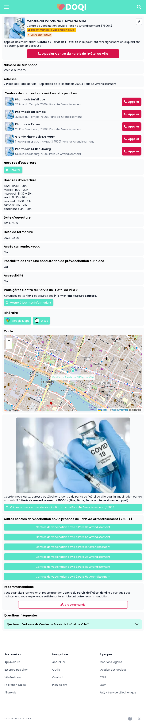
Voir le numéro (15, 70)
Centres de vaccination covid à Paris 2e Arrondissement (73, 557)
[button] (73, 370)
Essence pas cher (16, 670)
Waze (44, 321)
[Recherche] (139, 7)
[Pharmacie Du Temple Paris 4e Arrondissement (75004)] (73, 114)
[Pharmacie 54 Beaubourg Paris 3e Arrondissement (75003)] (73, 151)
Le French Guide (15, 685)
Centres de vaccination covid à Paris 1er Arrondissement (73, 547)
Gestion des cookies (113, 670)
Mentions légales (111, 662)
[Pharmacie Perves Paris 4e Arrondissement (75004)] (73, 126)
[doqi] (71, 7)
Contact (57, 677)
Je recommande (74, 605)
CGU (103, 677)
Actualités (59, 662)
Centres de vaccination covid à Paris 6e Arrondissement (73, 577)
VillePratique (13, 677)
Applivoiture (12, 662)
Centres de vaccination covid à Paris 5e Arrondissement (73, 537)
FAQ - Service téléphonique (118, 692)
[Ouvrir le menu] (6, 7)
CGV (103, 685)
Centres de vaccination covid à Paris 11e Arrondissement (73, 567)
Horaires (15, 170)
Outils (56, 670)
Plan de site (59, 685)
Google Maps (20, 321)
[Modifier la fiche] (139, 21)
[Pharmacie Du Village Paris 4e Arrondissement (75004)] (73, 102)
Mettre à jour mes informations (31, 303)
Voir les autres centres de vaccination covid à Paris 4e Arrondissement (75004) (62, 507)
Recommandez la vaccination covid (52, 29)
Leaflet (104, 409)
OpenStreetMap (120, 409)
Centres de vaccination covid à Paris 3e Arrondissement (73, 527)
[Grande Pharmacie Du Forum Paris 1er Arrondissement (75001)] (73, 139)
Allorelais (10, 692)
